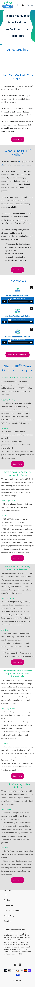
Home (6, 895)
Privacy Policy (9, 916)
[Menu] (32, 5)
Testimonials (8, 905)
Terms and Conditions (12, 911)
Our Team (7, 900)
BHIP (20, 981)
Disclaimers (8, 921)
